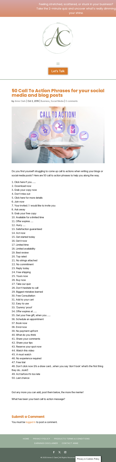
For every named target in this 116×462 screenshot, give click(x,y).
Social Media (57, 101)
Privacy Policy (41, 439)
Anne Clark (20, 101)
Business (45, 101)
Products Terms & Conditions (72, 439)
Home (26, 439)
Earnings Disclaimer (46, 443)
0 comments (72, 101)
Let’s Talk (58, 71)
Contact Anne (70, 443)
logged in (31, 422)
